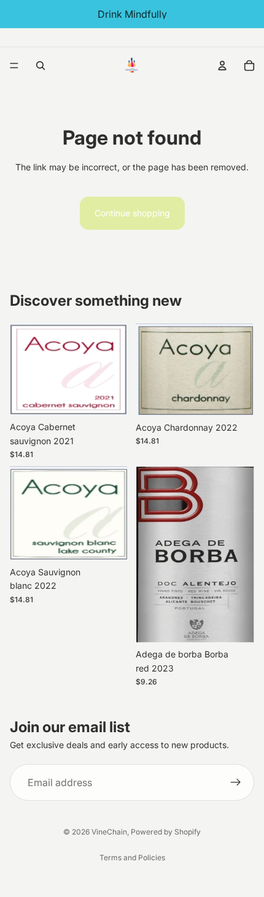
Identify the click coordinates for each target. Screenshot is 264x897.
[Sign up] (236, 782)
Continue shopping (132, 213)
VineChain (109, 831)
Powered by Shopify (166, 831)
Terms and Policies (132, 857)
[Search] (40, 65)
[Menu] (14, 65)
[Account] (222, 65)
